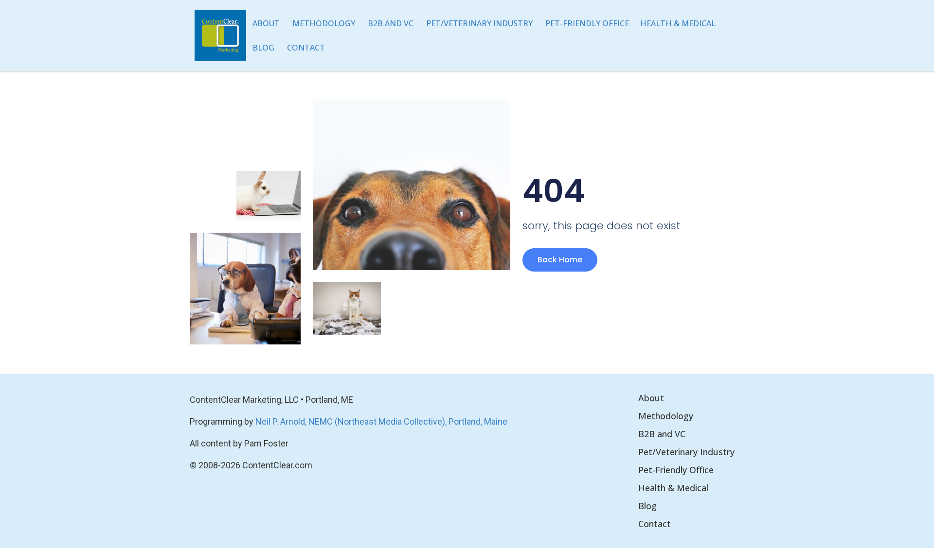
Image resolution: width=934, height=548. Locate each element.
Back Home (560, 259)
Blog (263, 47)
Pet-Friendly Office (587, 23)
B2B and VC (390, 23)
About (266, 23)
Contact (306, 47)
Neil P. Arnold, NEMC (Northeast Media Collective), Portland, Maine (381, 421)
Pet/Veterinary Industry (479, 23)
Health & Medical (678, 23)
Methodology (323, 23)
